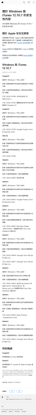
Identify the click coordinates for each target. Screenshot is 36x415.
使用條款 (11, 411)
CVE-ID (26, 49)
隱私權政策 (4, 411)
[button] (24, 2)
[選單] (33, 2)
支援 (7, 397)
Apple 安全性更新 (24, 43)
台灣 (3, 406)
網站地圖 (24, 411)
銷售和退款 (17, 411)
